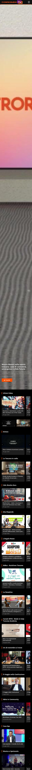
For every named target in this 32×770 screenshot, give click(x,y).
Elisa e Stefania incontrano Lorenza (13, 449)
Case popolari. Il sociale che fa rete (13, 744)
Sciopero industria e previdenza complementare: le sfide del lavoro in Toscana (13, 558)
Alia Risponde (8, 512)
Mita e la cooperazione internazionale (9, 639)
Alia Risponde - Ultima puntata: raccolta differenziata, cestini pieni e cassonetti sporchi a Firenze (13, 531)
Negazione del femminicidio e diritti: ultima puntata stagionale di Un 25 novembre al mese (13, 667)
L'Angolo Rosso (9, 539)
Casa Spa (6, 726)
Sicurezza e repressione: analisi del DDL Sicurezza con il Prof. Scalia (13, 411)
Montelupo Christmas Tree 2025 (12, 717)
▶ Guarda (7, 380)
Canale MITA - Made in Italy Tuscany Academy (13, 620)
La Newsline (8, 592)
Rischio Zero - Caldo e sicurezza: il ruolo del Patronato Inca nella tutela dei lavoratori (12, 504)
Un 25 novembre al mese (12, 648)
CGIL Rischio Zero (9, 485)
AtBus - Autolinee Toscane (13, 565)
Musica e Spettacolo (11, 751)
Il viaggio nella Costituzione (13, 674)
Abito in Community (11, 699)
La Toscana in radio (10, 458)
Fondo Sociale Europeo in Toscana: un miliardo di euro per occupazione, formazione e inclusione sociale (13, 478)
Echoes (5, 432)
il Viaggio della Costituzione (11, 692)
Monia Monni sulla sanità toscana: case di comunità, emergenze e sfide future (13, 611)
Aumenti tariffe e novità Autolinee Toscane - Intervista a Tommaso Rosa (13, 584)
